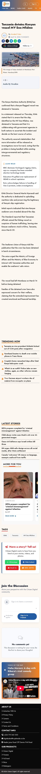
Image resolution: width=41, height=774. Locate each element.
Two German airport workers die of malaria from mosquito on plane (19, 379)
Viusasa (6, 755)
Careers (6, 718)
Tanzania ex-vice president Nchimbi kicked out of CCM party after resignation (21, 347)
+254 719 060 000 (11, 735)
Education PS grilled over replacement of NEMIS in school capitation (19, 177)
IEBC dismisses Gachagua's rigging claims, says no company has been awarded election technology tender (20, 170)
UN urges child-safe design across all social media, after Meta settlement (19, 449)
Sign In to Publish (24, 616)
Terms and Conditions (10, 726)
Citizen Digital (8, 751)
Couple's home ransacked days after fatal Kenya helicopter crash (21, 362)
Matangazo (7, 766)
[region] (20, 495)
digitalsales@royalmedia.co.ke (14, 738)
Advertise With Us (9, 711)
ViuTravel (6, 758)
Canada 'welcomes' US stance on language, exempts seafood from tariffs (19, 456)
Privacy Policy (8, 715)
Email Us (13, 568)
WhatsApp (13, 562)
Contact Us (7, 722)
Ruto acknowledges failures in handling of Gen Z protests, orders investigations (19, 184)
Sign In (34, 4)
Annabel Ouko (16, 34)
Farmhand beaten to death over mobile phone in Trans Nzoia (20, 354)
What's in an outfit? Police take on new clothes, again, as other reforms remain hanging (21, 371)
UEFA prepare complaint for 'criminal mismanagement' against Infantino (17, 429)
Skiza (5, 762)
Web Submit (29, 562)
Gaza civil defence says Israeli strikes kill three (18, 442)
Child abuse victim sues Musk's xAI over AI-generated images (19, 436)
